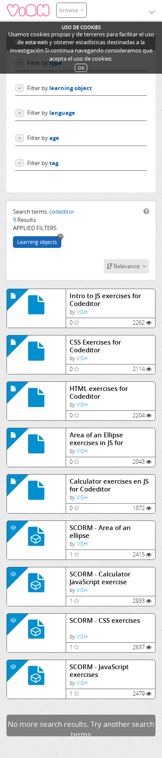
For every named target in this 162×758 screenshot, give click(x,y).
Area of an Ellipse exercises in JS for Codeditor (96, 439)
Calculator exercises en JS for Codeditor (109, 485)
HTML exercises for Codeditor (99, 392)
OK (81, 68)
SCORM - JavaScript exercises (99, 671)
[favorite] (76, 322)
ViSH (82, 312)
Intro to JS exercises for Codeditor (105, 300)
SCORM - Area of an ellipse (100, 532)
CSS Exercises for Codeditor (95, 346)
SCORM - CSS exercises (105, 620)
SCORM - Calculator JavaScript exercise (100, 578)
